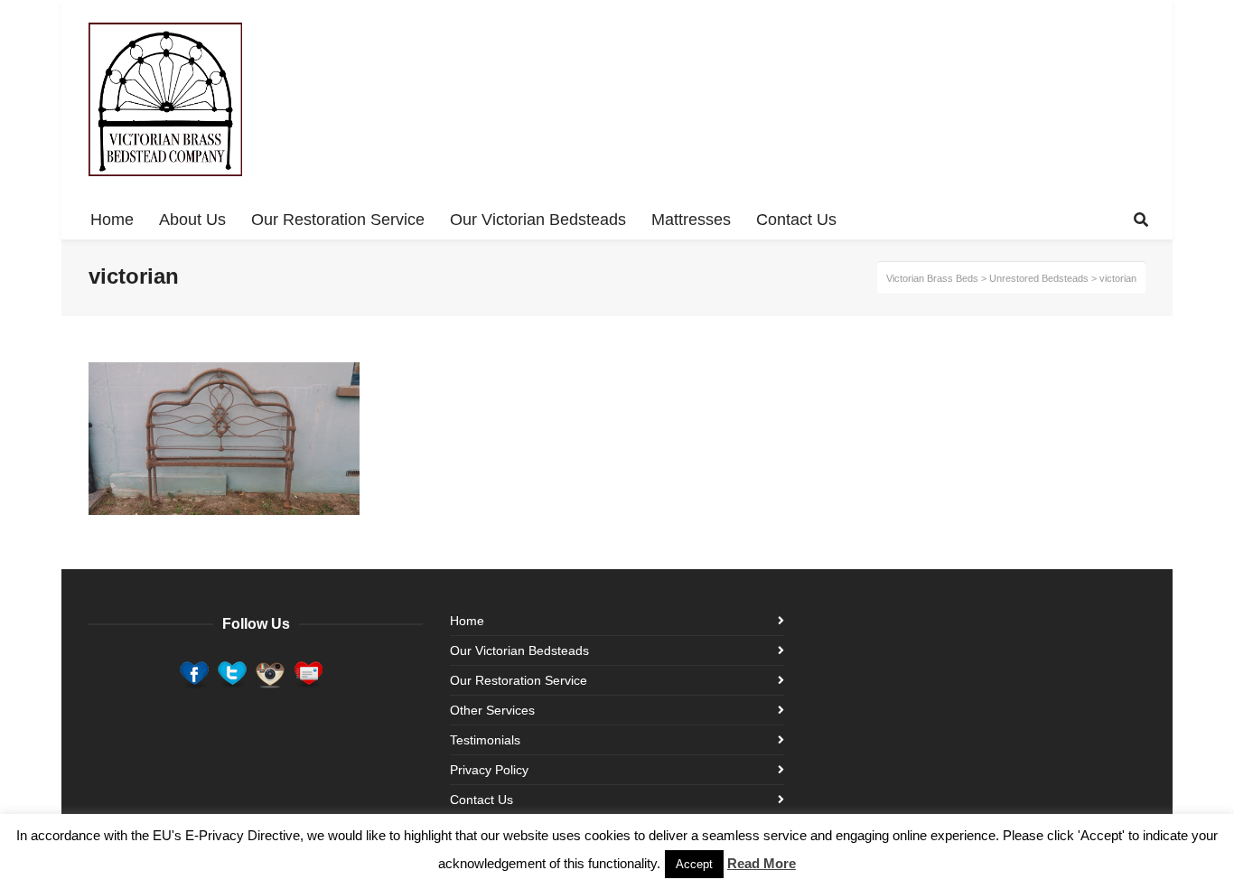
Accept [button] (694, 864)
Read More (761, 863)
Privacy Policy (489, 770)
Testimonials (485, 740)
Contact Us (481, 799)
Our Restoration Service (518, 680)
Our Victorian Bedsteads (519, 650)
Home (467, 620)
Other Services (492, 710)
